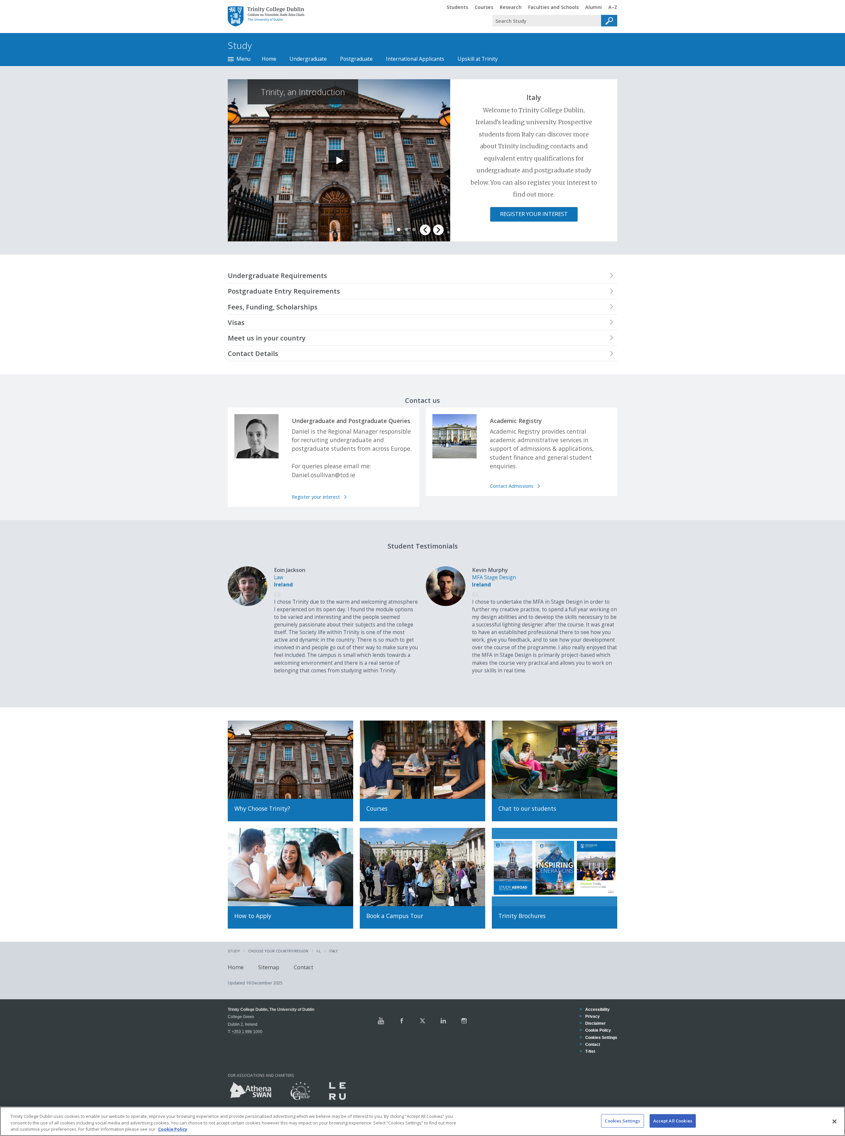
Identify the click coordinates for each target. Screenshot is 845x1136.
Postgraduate (356, 58)
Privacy (592, 1016)
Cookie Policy (598, 1030)
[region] (422, 1121)
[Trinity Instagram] (464, 1020)
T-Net (590, 1051)
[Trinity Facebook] (402, 1020)
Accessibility (597, 1009)
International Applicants (415, 58)
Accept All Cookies (672, 1120)
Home (269, 58)
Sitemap (268, 967)
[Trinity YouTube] (381, 1020)
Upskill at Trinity (477, 58)
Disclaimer (595, 1023)
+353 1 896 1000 (247, 1031)
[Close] (834, 1121)
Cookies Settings (622, 1120)
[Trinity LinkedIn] (443, 1020)
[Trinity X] (422, 1020)
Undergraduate (308, 58)
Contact (303, 967)
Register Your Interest (534, 214)
